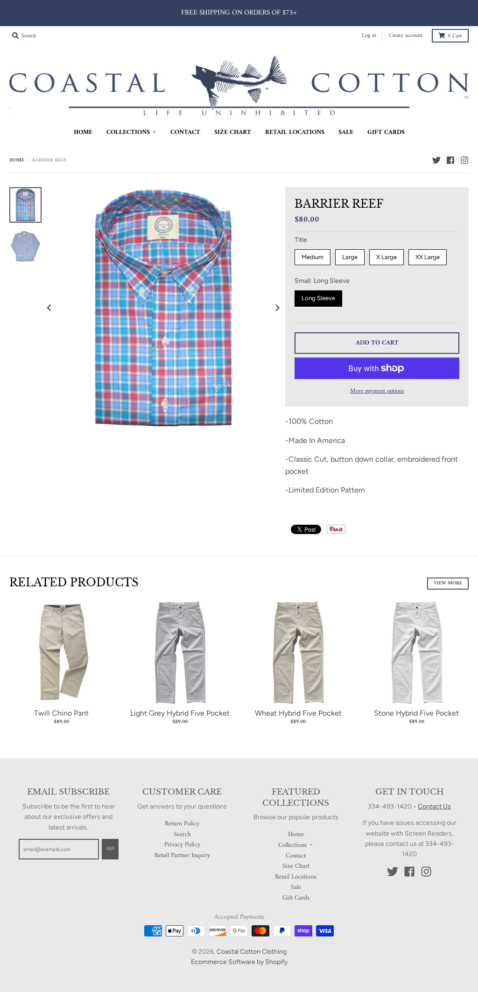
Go (110, 848)
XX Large (427, 256)
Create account (405, 36)
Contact (296, 856)
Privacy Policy (182, 845)
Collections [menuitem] (128, 132)
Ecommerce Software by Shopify (239, 962)
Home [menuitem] (83, 132)
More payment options (377, 391)
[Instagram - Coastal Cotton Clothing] (464, 160)
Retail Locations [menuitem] (294, 132)
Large (350, 256)
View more (448, 583)
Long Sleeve (318, 298)
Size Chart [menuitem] (232, 132)
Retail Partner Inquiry (182, 855)
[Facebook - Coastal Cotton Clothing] (450, 160)
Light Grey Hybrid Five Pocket (180, 713)
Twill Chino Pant (61, 713)
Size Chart (295, 866)
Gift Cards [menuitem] (386, 132)
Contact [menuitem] (185, 132)
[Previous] (50, 308)
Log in (369, 36)
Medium (312, 256)
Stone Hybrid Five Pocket (416, 713)
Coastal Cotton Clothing (252, 952)
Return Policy (182, 824)
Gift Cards (295, 898)
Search (182, 834)
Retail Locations (295, 877)
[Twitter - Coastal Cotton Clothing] (436, 160)
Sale (296, 887)
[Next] (276, 308)
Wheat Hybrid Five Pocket (298, 713)
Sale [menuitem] (345, 132)
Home (16, 160)
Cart (455, 36)
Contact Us (434, 806)
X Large (386, 256)
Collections (292, 845)
